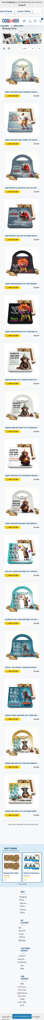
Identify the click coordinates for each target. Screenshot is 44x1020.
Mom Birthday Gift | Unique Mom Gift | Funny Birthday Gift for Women (22, 380)
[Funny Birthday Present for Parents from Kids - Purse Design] (22, 504)
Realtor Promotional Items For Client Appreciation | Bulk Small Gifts (32, 873)
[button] (12, 95)
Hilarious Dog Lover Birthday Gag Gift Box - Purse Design (22, 619)
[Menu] (24, 21)
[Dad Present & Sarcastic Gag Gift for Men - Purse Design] (22, 168)
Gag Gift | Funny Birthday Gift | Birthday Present (22, 571)
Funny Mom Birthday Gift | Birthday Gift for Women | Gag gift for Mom (22, 332)
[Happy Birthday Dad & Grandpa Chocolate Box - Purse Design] (22, 72)
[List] (8, 48)
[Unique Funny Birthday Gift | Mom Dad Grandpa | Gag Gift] (22, 695)
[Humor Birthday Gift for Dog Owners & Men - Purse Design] (22, 743)
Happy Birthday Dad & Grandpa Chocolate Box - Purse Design (22, 92)
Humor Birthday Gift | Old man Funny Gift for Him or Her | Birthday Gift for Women (22, 811)
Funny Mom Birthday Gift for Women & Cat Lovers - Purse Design (22, 284)
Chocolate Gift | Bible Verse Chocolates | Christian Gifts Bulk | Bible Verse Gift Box (12, 873)
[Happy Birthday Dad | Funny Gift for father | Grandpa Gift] (22, 120)
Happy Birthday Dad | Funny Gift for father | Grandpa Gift (22, 140)
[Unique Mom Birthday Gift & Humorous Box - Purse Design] (22, 408)
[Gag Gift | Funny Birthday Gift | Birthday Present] (22, 552)
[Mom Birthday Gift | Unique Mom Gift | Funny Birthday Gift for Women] (22, 360)
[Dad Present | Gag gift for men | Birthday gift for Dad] (22, 216)
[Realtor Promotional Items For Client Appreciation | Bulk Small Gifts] (32, 862)
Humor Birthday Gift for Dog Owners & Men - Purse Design (22, 763)
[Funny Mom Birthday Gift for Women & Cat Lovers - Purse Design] (22, 264)
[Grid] (4, 48)
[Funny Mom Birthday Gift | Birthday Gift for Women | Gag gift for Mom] (22, 312)
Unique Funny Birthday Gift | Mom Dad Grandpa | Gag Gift (22, 715)
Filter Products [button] (23, 1016)
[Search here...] (35, 21)
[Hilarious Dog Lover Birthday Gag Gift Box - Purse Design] (22, 600)
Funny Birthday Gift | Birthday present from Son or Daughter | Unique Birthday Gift (22, 475)
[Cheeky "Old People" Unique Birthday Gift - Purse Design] (22, 648)
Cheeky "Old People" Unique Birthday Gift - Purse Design (22, 667)
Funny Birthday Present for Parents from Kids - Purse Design (22, 523)
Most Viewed (10, 848)
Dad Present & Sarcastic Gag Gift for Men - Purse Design (22, 188)
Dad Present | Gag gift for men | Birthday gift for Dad (22, 236)
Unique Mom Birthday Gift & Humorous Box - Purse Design (22, 428)
